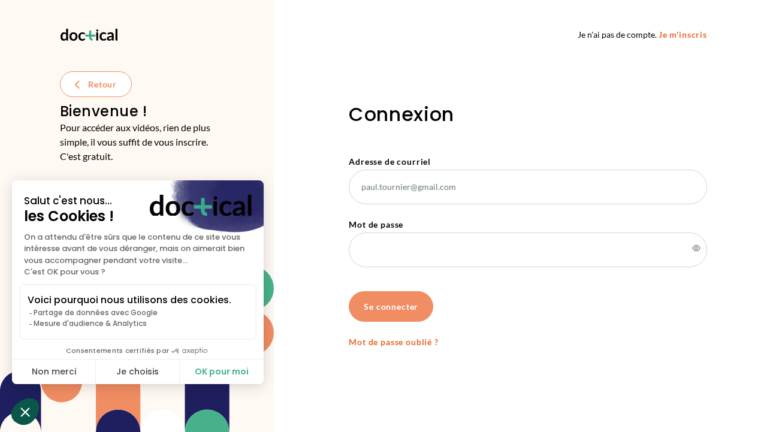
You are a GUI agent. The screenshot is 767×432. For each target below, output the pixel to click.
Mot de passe (376, 224)
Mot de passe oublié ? (394, 342)
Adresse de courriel (390, 161)
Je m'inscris (683, 34)
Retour (102, 84)
